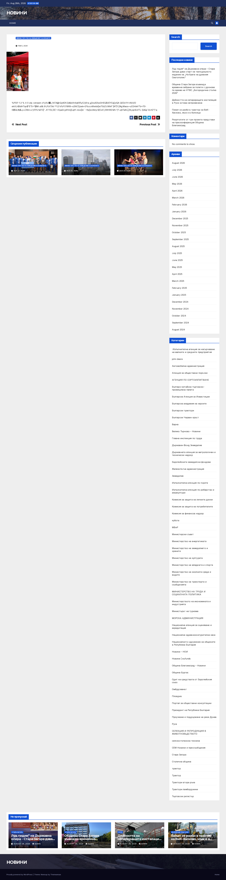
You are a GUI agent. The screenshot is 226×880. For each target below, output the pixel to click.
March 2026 (178, 197)
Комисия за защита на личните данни (192, 499)
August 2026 (178, 163)
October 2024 (179, 315)
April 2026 (177, 190)
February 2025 (179, 288)
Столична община (181, 761)
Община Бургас (180, 672)
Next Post (21, 124)
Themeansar (55, 874)
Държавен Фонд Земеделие (187, 445)
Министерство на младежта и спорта (193, 565)
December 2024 (180, 301)
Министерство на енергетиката (189, 541)
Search (175, 37)
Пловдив (177, 696)
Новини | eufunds (181, 658)
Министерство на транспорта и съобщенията (189, 583)
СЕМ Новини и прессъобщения (188, 747)
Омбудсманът (179, 689)
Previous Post (148, 124)
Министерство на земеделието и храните (33, 38)
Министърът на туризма (185, 611)
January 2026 (179, 211)
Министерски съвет (183, 534)
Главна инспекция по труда (187, 438)
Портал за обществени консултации (191, 703)
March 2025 (178, 281)
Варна (175, 424)
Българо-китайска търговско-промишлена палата (188, 388)
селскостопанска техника (186, 740)
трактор (176, 768)
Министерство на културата (187, 558)
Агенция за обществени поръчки (190, 373)
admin (38, 844)
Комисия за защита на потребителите (192, 506)
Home (12, 23)
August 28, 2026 (22, 844)
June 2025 (177, 260)
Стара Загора (179, 754)
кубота (175, 520)
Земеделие (178, 476)
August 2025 (178, 246)
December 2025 (180, 218)
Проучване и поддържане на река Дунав (194, 717)
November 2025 (180, 225)
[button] (212, 23)
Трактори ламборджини (185, 789)
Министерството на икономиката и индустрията (191, 603)
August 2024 (178, 329)
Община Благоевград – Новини (189, 665)
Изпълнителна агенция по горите (190, 483)
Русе (174, 724)
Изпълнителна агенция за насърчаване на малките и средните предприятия (193, 350)
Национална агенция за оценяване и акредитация (192, 626)
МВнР (175, 527)
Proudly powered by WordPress (20, 874)
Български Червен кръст (185, 417)
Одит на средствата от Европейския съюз (192, 681)
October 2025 (179, 232)
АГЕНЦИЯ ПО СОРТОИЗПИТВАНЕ (190, 380)
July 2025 (177, 253)
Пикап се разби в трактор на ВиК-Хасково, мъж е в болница (191, 839)
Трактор (176, 775)
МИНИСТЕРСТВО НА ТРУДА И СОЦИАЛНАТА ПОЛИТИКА (189, 593)
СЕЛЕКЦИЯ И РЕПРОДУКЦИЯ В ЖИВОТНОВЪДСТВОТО (189, 732)
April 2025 (177, 274)
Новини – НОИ (180, 651)
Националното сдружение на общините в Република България (193, 643)
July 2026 (177, 170)
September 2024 (180, 322)
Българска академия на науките (189, 403)
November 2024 (180, 308)
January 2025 (179, 295)
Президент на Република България (191, 710)
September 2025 (180, 239)
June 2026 (177, 177)
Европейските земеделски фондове (191, 462)
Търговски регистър (183, 796)
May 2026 (177, 183)
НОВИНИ (17, 13)
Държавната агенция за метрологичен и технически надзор (194, 453)
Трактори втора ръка (183, 782)
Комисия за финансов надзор (188, 513)
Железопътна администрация (188, 469)
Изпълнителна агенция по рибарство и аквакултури (193, 491)
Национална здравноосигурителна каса (193, 635)
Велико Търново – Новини (186, 431)
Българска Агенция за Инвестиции (191, 396)
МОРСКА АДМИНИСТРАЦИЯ (187, 618)
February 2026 (179, 204)
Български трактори (183, 410)
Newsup (44, 874)
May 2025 (177, 267)
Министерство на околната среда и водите (191, 573)
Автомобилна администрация (188, 366)
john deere (177, 359)
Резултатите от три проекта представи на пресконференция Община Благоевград (193, 122)
